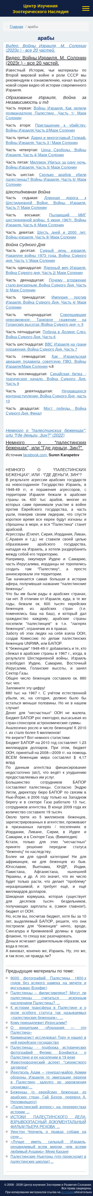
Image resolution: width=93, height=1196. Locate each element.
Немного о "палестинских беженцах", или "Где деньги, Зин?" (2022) (46, 432)
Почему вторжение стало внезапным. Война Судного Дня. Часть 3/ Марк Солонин (46, 285)
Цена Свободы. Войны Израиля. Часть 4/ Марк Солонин (46, 152)
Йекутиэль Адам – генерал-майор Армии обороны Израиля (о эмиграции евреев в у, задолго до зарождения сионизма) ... (48, 1079)
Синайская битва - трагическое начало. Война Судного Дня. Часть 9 (46, 378)
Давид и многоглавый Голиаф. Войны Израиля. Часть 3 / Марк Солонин (46, 140)
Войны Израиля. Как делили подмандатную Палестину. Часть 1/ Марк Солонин (46, 113)
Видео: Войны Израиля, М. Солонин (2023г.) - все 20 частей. (46, 47)
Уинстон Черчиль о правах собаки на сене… (48, 1134)
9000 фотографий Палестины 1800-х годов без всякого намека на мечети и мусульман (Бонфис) (48, 983)
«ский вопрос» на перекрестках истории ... (48, 1109)
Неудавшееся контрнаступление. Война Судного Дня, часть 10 (46, 396)
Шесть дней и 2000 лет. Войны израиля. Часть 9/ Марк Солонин (46, 234)
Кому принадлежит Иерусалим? (38, 1022)
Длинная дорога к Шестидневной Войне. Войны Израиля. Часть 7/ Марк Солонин (46, 202)
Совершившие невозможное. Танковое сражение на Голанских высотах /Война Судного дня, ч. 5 (46, 319)
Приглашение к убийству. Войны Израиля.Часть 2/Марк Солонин (46, 127)
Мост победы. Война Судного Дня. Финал (46, 411)
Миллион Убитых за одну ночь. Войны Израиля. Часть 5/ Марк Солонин (46, 164)
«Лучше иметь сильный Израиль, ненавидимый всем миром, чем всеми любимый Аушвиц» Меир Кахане (48, 1146)
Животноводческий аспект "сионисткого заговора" (48, 1064)
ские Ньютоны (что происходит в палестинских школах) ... (48, 1159)
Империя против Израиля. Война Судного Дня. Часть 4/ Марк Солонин (46, 302)
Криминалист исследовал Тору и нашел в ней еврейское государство (48, 1040)
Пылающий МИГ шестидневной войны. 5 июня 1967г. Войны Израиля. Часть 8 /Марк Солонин (46, 220)
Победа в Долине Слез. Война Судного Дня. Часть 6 (46, 334)
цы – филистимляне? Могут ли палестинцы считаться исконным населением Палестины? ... (48, 997)
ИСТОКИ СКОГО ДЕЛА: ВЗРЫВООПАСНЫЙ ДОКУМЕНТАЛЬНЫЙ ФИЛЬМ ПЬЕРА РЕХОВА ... (48, 1121)
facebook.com (35, 455)
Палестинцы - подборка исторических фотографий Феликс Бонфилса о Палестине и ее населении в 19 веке (48, 1052)
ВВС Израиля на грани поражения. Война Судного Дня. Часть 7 (46, 346)
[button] (85, 8)
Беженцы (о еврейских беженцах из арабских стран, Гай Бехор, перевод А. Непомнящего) (48, 1097)
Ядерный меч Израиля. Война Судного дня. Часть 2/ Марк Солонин (46, 270)
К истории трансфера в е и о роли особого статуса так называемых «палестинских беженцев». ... (48, 1012)
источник (67, 1192)
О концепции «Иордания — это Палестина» (48, 1030)
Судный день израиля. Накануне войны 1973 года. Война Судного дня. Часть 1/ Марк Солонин (46, 255)
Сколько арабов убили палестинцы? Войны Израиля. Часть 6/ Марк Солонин (46, 179)
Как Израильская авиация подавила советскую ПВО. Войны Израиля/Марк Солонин (46, 361)
